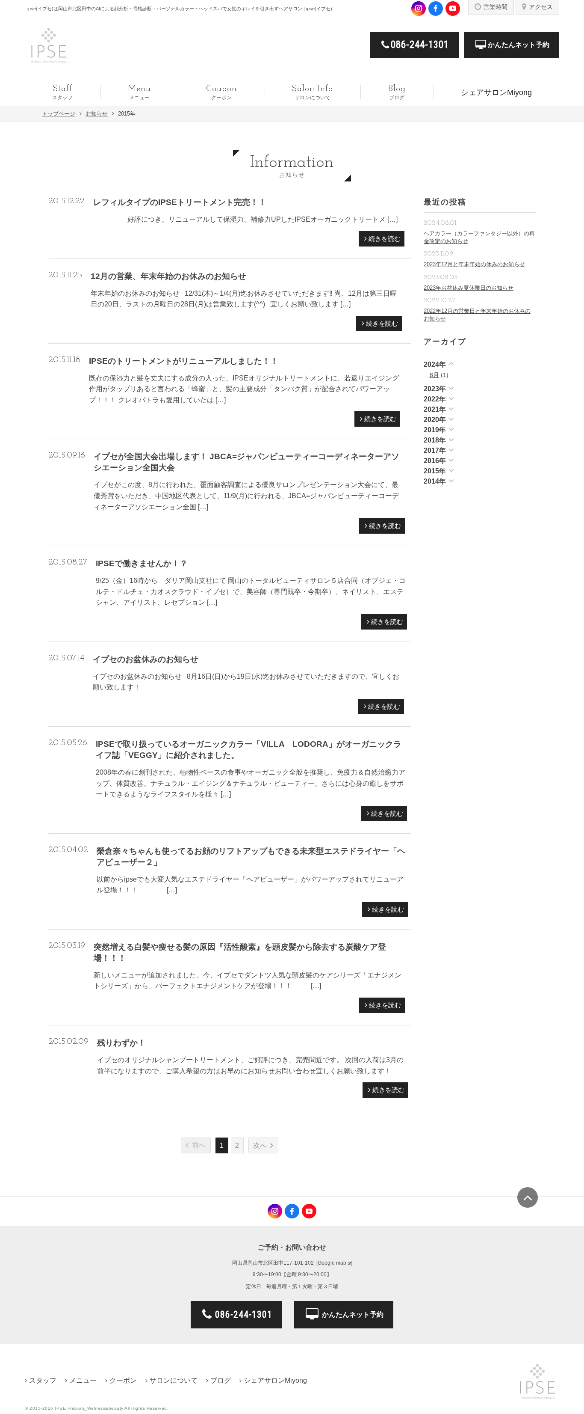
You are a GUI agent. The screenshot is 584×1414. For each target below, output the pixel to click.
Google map (332, 1263)
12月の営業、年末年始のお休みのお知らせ (168, 276)
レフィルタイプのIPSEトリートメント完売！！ (179, 202)
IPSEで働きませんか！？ (142, 563)
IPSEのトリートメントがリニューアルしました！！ (183, 360)
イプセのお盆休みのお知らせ (145, 659)
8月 (434, 374)
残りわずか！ (121, 1042)
